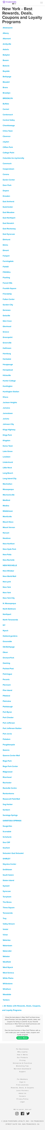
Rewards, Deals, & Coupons (22, 1088)
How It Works (22, 1055)
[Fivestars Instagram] (17, 1113)
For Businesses (22, 1049)
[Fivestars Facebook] (23, 1113)
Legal (22, 1102)
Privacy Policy (22, 1099)
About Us (22, 1093)
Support (22, 1072)
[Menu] (41, 2)
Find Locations (22, 1085)
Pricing (22, 1060)
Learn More (22, 1038)
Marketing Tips (22, 1066)
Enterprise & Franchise (22, 1063)
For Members (22, 1079)
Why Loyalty (22, 1052)
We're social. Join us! (23, 1109)
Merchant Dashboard (22, 1069)
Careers (22, 1096)
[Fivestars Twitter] (28, 1113)
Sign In (22, 1082)
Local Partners (22, 1090)
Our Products (22, 1057)
